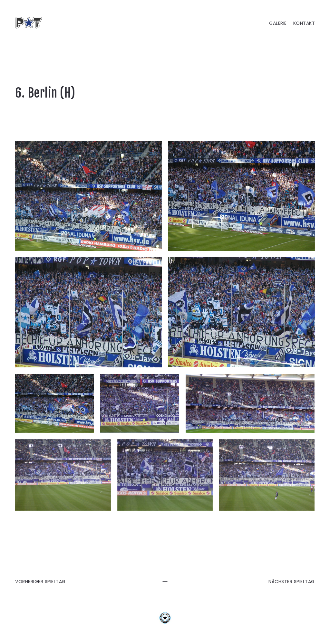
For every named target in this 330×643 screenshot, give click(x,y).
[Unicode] (139, 403)
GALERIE (278, 23)
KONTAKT (304, 23)
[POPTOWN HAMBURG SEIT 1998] (31, 22)
